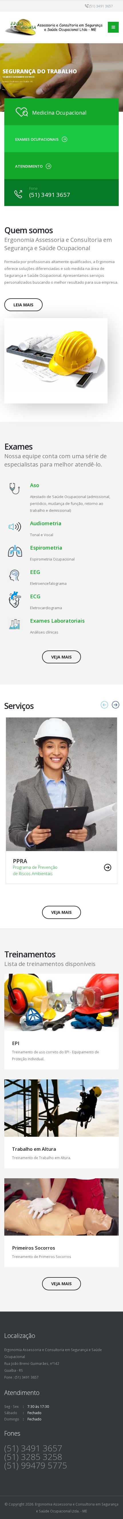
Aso (34, 485)
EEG (35, 572)
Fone (33, 188)
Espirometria (46, 547)
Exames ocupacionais (37, 139)
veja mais (61, 1283)
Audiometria (45, 523)
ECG (35, 596)
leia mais (23, 304)
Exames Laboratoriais (57, 620)
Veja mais (61, 657)
